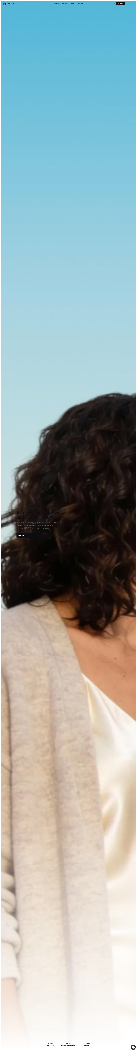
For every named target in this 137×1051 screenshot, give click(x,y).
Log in (113, 3)
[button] (133, 1047)
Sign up (120, 3)
